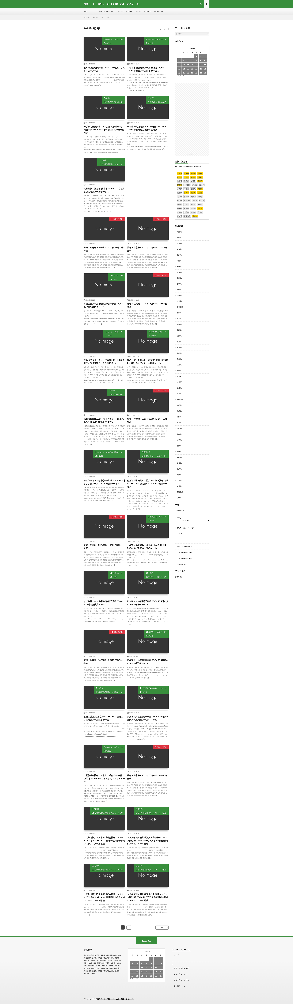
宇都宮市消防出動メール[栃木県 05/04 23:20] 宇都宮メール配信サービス (145, 69)
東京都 (150, 636)
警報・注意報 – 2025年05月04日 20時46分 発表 (147, 777)
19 (184, 69)
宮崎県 (179, 486)
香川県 (179, 440)
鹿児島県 (180, 492)
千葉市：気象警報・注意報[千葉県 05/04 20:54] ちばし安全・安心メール (146, 546)
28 (192, 73)
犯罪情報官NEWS (117, 394)
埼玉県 (113, 390)
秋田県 (179, 255)
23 (201, 69)
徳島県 (179, 434)
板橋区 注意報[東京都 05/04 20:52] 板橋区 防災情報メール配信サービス (103, 718)
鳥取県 (108, 43)
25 (179, 73)
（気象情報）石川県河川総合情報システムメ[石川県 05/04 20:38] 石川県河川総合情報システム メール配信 (104, 840)
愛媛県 (179, 446)
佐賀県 (179, 463)
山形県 (179, 261)
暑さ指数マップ (159, 11)
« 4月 (179, 76)
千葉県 (114, 279)
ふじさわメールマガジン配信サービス (110, 452)
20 (188, 69)
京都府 (179, 376)
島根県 (179, 411)
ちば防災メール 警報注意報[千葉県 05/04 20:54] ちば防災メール (103, 603)
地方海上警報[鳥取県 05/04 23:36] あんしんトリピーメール (104, 69)
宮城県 (179, 249)
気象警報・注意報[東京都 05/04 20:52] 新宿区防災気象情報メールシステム (147, 718)
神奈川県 (100, 456)
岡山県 (179, 417)
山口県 (179, 428)
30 (201, 73)
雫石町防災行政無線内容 (114, 102)
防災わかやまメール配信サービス (155, 456)
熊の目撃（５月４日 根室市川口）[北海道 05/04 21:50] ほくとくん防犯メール (147, 361)
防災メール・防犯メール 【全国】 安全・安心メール (115, 999)
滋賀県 (179, 370)
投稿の (179, 577)
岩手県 (108, 98)
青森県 (179, 237)
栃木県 (150, 43)
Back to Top (146, 941)
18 (179, 69)
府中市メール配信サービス (157, 632)
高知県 (179, 451)
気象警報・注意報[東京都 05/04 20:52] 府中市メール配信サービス (147, 662)
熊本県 (104, 160)
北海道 (110, 335)
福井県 (179, 330)
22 (196, 69)
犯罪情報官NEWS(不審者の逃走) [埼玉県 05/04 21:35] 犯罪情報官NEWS (104, 420)
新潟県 (179, 313)
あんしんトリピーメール (114, 39)
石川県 (96, 809)
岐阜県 (179, 347)
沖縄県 (179, 498)
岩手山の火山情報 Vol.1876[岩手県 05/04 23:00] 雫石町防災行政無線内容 (146, 128)
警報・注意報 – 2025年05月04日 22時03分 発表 (147, 305)
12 (129, 927)
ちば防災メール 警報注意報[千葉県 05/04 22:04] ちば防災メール (103, 305)
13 (188, 64)
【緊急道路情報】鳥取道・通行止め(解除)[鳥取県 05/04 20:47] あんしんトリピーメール (104, 778)
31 (205, 73)
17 (205, 64)
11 (179, 64)
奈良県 (179, 394)
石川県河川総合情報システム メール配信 (108, 813)
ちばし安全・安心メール (158, 517)
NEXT (162, 927)
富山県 (179, 318)
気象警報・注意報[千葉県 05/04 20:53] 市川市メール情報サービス (147, 603)
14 (192, 64)
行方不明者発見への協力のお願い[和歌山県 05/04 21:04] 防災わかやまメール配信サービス (147, 483)
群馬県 (179, 284)
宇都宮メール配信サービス (157, 39)
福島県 (179, 266)
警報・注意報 (118, 219)
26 (184, 73)
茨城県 (179, 272)
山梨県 (179, 336)
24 (205, 69)
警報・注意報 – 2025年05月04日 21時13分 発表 (147, 420)
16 (201, 64)
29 (196, 73)
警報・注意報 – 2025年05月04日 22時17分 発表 (147, 249)
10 (205, 60)
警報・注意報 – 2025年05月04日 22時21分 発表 (104, 249)
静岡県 (179, 353)
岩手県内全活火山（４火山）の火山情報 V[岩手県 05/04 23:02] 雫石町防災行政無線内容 (104, 129)
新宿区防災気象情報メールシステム (154, 688)
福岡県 (179, 457)
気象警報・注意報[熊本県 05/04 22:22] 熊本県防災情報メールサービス (104, 190)
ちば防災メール (117, 275)
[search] (207, 33)
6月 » (183, 76)
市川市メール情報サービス (157, 577)
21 (192, 69)
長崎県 (179, 469)
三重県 (179, 365)
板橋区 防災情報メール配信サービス (110, 692)
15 (196, 64)
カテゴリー (179, 518)
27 (188, 73)
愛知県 (179, 359)
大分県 (179, 480)
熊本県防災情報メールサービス (112, 164)
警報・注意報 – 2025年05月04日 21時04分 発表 (104, 546)
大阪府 (179, 382)
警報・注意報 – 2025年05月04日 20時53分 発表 (104, 662)
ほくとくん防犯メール (115, 332)
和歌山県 (147, 452)
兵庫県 (179, 388)
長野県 (179, 342)
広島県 (179, 423)
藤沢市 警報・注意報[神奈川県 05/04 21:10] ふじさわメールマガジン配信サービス (104, 482)
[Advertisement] (147, 174)
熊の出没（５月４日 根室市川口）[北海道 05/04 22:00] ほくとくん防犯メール (104, 361)
